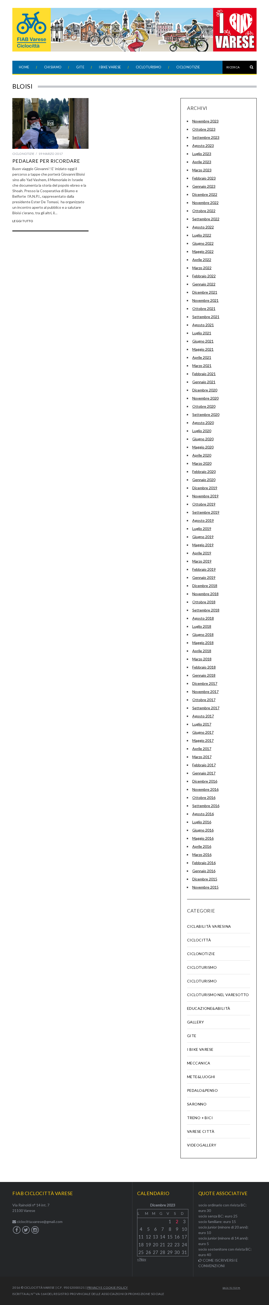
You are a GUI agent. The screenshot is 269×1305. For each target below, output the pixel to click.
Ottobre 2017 (203, 699)
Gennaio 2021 (203, 382)
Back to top (230, 1288)
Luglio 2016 (201, 822)
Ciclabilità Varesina (209, 926)
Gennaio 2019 (203, 577)
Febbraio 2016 (204, 862)
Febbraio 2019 (204, 569)
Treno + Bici (200, 1117)
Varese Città (200, 1131)
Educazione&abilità (208, 1008)
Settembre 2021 (205, 316)
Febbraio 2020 (204, 471)
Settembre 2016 (205, 805)
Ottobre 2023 (203, 129)
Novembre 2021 (205, 300)
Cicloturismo (149, 67)
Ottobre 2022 (203, 210)
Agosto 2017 (203, 716)
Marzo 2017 (201, 757)
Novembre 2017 (205, 691)
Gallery (195, 1022)
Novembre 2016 (205, 789)
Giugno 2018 (203, 634)
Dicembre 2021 (204, 292)
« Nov (141, 1259)
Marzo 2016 (201, 854)
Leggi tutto (22, 221)
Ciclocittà (199, 940)
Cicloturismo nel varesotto (218, 994)
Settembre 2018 (205, 610)
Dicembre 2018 (204, 585)
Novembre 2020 (205, 398)
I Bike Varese (110, 67)
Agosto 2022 (203, 227)
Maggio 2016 (203, 838)
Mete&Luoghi (201, 1076)
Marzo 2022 (201, 268)
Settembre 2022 (205, 219)
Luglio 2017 (201, 724)
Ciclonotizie (188, 67)
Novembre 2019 (205, 496)
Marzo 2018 (201, 659)
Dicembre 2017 (204, 683)
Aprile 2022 (201, 259)
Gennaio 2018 (203, 675)
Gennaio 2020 (203, 479)
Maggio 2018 (203, 642)
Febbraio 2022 (204, 276)
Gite (80, 67)
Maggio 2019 (203, 545)
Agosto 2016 (203, 814)
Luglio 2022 (201, 235)
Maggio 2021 (203, 349)
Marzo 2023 (201, 170)
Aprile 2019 (201, 553)
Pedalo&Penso (202, 1090)
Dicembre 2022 (204, 194)
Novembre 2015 (205, 887)
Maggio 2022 (203, 251)
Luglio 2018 (201, 626)
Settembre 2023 (205, 137)
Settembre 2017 (205, 708)
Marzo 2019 (201, 561)
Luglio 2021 (201, 333)
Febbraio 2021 (204, 373)
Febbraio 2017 (204, 765)
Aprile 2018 (201, 651)
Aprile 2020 (201, 455)
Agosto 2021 (203, 325)
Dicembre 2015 (204, 879)
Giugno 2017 (203, 732)
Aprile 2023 (201, 162)
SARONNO (196, 1104)
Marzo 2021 (201, 365)
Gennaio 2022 (203, 284)
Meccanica (198, 1063)
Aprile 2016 (201, 846)
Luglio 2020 (201, 431)
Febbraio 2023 (204, 178)
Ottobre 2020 (203, 406)
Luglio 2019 (201, 528)
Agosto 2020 (203, 422)
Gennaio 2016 (203, 871)
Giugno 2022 (203, 243)
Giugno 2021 (203, 341)
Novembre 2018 (205, 594)
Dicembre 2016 (204, 781)
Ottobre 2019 (203, 504)
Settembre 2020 (205, 414)
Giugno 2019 (203, 536)
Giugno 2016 (203, 830)
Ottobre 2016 (203, 797)
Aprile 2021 (201, 357)
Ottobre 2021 (203, 308)
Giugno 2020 (203, 439)
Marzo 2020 (201, 463)
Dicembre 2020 (204, 390)
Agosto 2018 (203, 618)
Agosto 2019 (203, 520)
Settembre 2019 (205, 512)
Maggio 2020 (203, 447)
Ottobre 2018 (203, 602)
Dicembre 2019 (204, 488)
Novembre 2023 (205, 121)
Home (24, 67)
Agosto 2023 (203, 145)
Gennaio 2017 (203, 773)
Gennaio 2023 (203, 186)
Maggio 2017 (203, 740)
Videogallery (201, 1145)
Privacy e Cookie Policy (107, 1287)
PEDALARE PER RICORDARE (46, 161)
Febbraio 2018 (204, 667)
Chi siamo (53, 67)
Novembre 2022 (205, 202)
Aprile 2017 (201, 748)
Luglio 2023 (201, 153)
